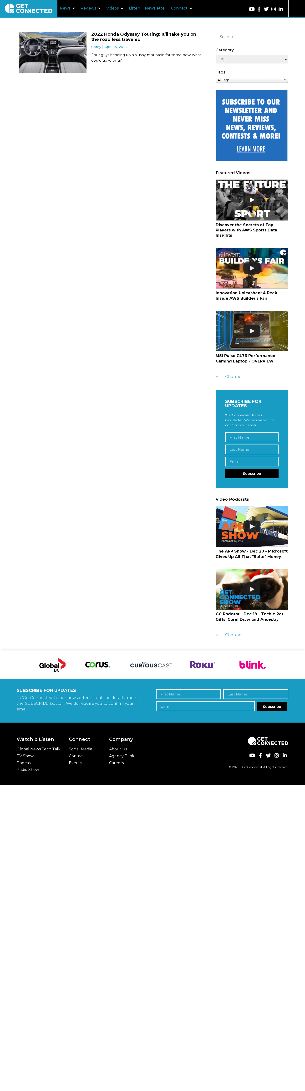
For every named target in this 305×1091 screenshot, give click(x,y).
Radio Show (28, 769)
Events (75, 763)
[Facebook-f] (259, 9)
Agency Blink (121, 756)
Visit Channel (229, 376)
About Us (118, 749)
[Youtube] (252, 9)
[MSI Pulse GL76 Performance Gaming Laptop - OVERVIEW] (252, 331)
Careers (116, 763)
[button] (67, 8)
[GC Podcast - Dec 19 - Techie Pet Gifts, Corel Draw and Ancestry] (252, 589)
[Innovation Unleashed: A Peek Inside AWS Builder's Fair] (252, 268)
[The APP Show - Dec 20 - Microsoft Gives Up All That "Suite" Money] (252, 526)
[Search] (252, 37)
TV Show (25, 756)
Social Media (80, 749)
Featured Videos (233, 172)
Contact (76, 756)
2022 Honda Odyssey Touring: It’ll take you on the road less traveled (143, 37)
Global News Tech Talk (39, 749)
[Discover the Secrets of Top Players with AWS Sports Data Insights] (252, 200)
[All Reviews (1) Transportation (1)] (252, 59)
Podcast (24, 763)
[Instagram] (273, 9)
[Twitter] (266, 9)
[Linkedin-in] (281, 9)
